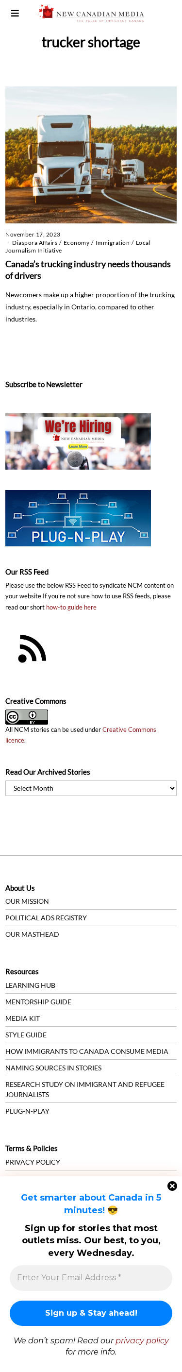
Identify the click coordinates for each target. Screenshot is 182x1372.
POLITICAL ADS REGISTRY (46, 918)
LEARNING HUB (30, 985)
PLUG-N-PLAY (27, 1111)
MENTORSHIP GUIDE (38, 1002)
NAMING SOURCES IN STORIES (53, 1068)
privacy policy (142, 1340)
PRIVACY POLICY (32, 1162)
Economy (77, 242)
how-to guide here (71, 607)
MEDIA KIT (22, 1018)
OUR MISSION (27, 901)
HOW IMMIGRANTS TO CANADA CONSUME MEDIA (86, 1051)
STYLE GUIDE (26, 1035)
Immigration (113, 242)
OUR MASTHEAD (32, 934)
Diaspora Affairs (34, 242)
